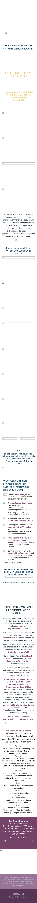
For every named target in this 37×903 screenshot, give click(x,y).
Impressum (24, 897)
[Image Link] (18, 34)
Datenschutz (13, 897)
